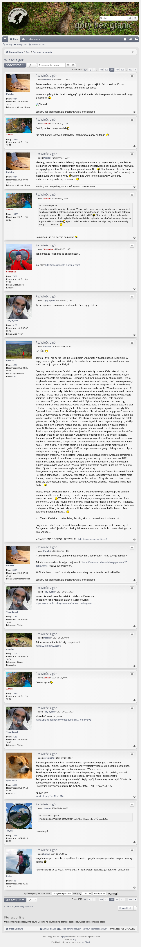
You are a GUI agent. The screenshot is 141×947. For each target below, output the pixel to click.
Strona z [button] (85, 70)
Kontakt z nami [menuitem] (49, 929)
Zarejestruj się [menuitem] (137, 40)
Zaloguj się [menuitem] (131, 40)
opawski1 (10, 360)
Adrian (9, 135)
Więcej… (6, 40)
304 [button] (101, 70)
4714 (14, 653)
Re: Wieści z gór (46, 76)
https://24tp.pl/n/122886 (48, 645)
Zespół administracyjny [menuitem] (70, 929)
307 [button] (117, 70)
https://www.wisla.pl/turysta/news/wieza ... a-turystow (64, 603)
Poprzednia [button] (90, 70)
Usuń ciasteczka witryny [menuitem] (96, 929)
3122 (14, 325)
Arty (74, 939)
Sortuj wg (77, 893)
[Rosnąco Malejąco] (99, 893)
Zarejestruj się (38, 44)
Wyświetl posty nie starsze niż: (38, 893)
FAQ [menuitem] (126, 40)
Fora (15, 39)
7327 (14, 276)
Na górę (134, 112)
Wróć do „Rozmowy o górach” (19, 906)
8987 (14, 99)
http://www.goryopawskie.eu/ (92, 539)
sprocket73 (11, 780)
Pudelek (10, 94)
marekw (10, 649)
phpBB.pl (86, 942)
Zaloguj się (21, 44)
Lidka (9, 876)
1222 (14, 365)
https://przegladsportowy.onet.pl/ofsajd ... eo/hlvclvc (63, 719)
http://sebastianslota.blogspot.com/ (62, 265)
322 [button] (130, 70)
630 (14, 881)
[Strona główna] (70, 18)
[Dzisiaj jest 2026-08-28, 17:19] (133, 52)
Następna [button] (135, 70)
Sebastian (11, 272)
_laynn (9, 831)
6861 (14, 785)
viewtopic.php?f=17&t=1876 (50, 796)
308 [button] (122, 70)
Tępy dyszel (12, 321)
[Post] (37, 80)
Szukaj (130, 18)
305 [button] (106, 70)
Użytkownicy (32, 39)
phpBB (65, 936)
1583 (14, 835)
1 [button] (94, 70)
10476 (15, 139)
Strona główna (16, 929)
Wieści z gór (14, 60)
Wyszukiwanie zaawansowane (135, 18)
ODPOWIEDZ (13, 65)
